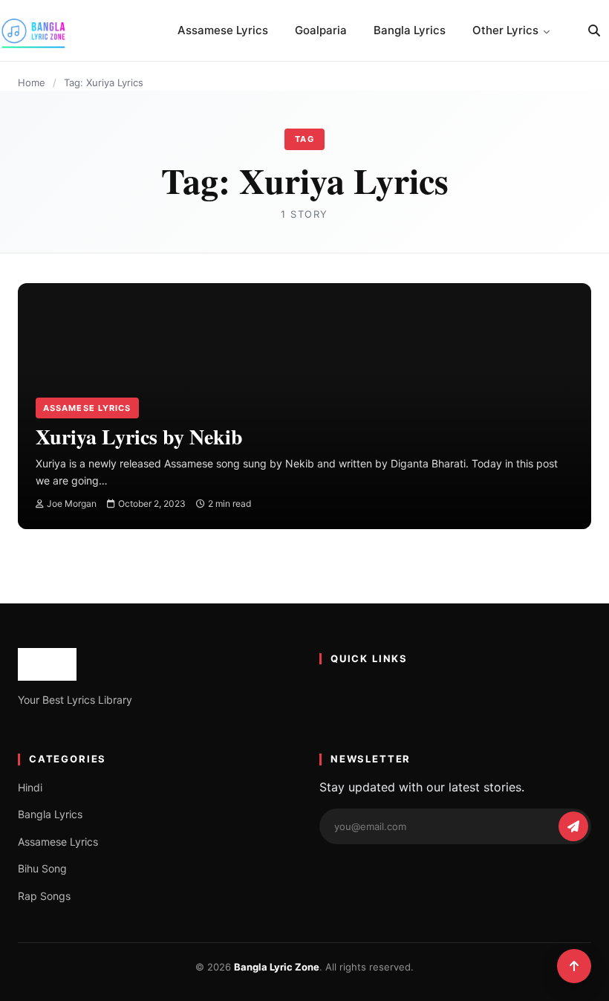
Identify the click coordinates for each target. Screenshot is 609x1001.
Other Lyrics (505, 30)
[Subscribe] (573, 826)
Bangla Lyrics (410, 30)
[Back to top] (574, 966)
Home (31, 82)
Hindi (30, 787)
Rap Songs (44, 896)
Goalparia (321, 30)
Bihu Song (42, 868)
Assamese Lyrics (223, 30)
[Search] (594, 30)
